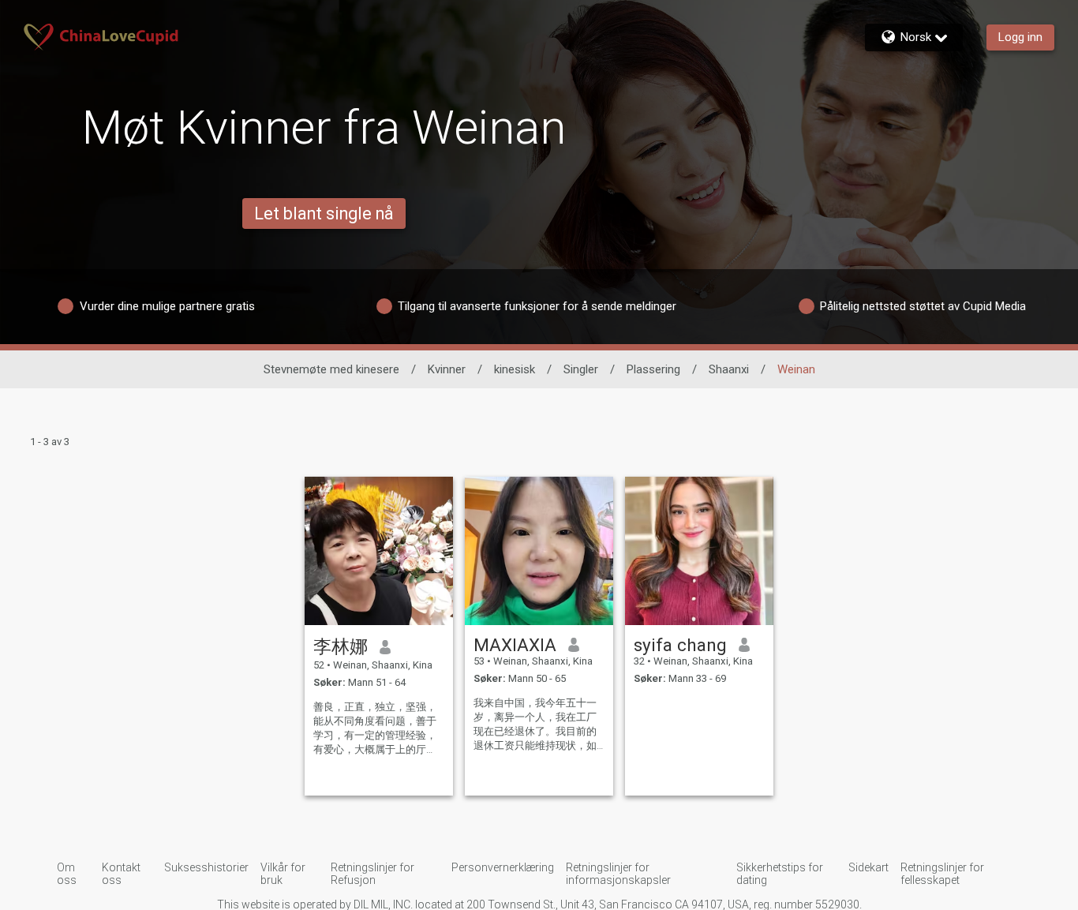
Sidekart (868, 867)
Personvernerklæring (502, 867)
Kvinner (447, 369)
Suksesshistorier (206, 867)
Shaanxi (729, 369)
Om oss (67, 873)
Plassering (653, 369)
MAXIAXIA (514, 645)
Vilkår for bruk (282, 873)
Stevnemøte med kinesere (331, 369)
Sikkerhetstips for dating (779, 873)
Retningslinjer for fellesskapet (942, 873)
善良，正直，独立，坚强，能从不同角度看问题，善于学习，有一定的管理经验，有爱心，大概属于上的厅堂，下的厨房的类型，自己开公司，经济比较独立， (374, 729)
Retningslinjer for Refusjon (372, 873)
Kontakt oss (121, 873)
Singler (580, 369)
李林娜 (340, 646)
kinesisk (514, 369)
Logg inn (1020, 37)
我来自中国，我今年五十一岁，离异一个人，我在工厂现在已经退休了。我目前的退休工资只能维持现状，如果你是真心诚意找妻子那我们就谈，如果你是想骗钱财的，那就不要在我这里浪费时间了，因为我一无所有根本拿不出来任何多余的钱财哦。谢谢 (535, 725)
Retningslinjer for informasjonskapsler (618, 873)
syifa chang (680, 645)
